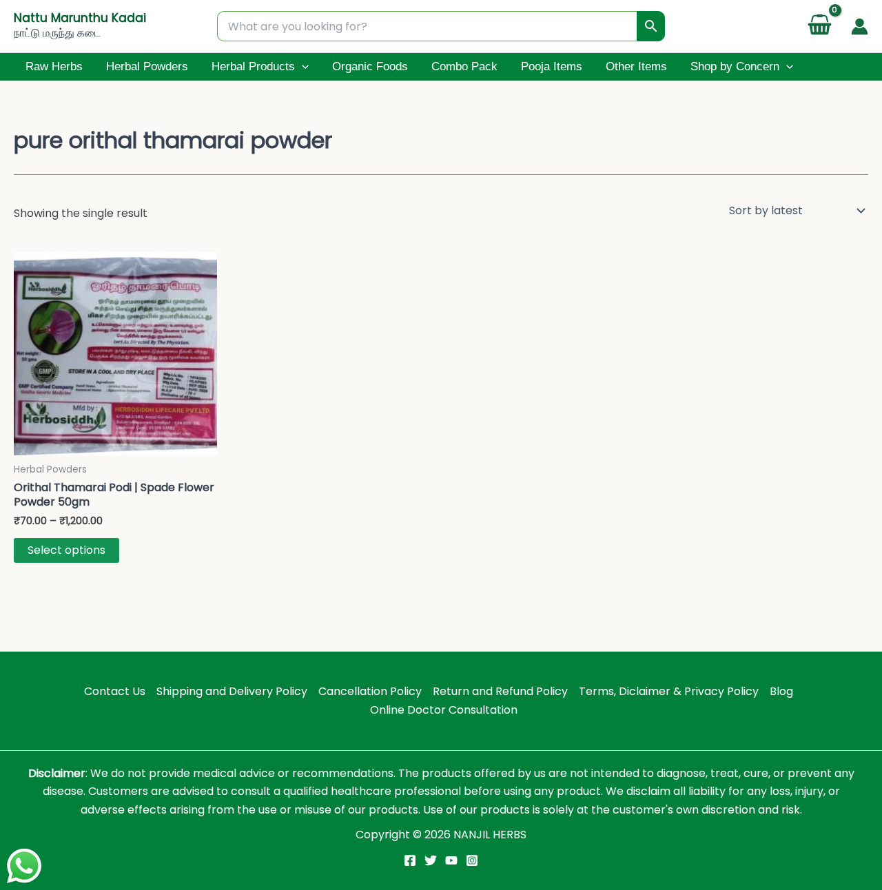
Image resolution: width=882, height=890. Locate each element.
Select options (66, 550)
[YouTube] (451, 860)
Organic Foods (370, 66)
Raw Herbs (54, 66)
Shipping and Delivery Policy (231, 691)
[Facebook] (410, 860)
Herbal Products (253, 66)
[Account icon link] (859, 26)
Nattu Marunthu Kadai (80, 18)
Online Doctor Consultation (443, 710)
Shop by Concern (734, 66)
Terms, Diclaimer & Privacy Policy (669, 691)
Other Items (636, 66)
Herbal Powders (147, 66)
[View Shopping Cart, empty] (819, 26)
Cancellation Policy (370, 691)
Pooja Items (551, 66)
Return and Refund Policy (500, 691)
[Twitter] (430, 860)
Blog (781, 691)
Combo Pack (464, 66)
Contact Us (114, 691)
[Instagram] (472, 860)
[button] (302, 67)
